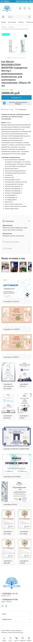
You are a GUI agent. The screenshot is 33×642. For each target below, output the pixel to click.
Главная (4, 27)
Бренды (3, 22)
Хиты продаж (12, 22)
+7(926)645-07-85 (9, 599)
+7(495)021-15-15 (9, 593)
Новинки (21, 22)
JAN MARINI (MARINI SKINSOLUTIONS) (14, 29)
